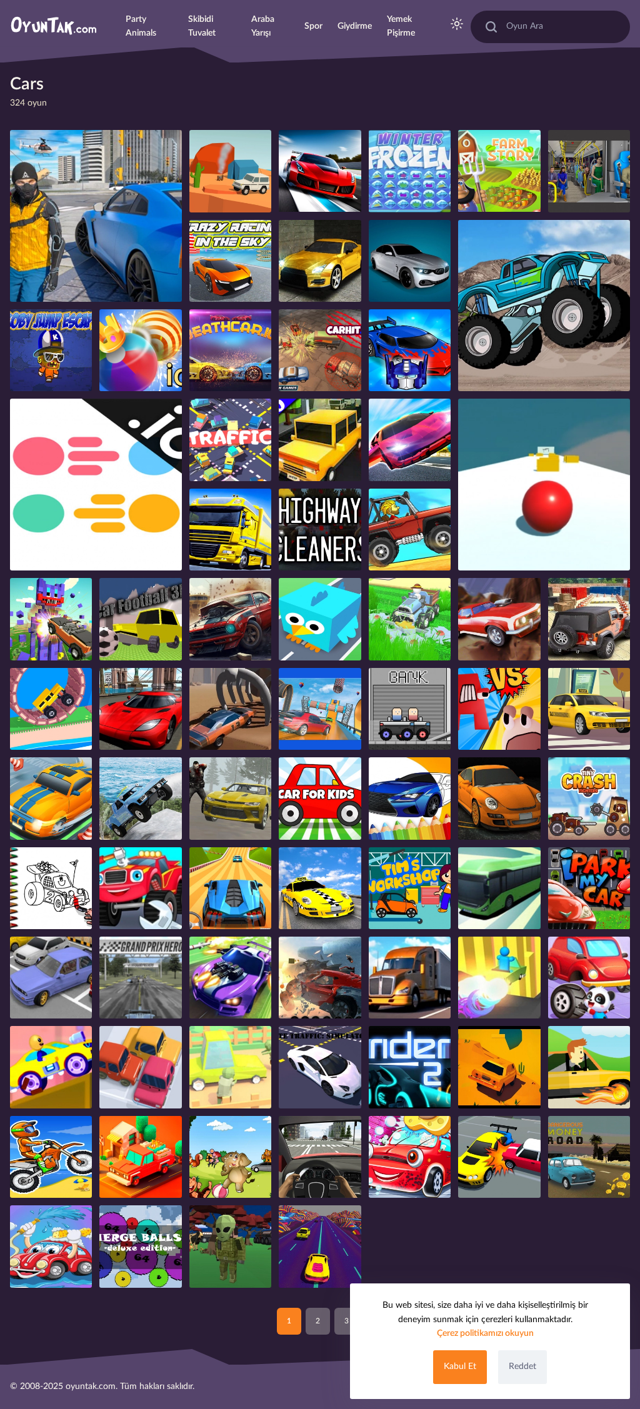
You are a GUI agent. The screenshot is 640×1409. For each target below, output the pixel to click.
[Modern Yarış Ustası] (230, 977)
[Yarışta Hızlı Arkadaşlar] (51, 1067)
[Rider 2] (410, 1067)
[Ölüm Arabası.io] (230, 350)
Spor (313, 26)
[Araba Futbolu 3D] (140, 619)
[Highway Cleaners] (320, 529)
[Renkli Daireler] (96, 484)
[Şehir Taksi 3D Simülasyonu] (320, 888)
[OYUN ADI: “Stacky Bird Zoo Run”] (320, 619)
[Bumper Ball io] (140, 350)
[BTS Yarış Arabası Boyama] (51, 888)
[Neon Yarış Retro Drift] (320, 1246)
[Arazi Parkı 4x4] (140, 798)
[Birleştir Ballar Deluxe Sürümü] (140, 1246)
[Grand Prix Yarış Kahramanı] (140, 977)
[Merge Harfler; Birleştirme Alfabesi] (499, 709)
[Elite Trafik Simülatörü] (320, 1067)
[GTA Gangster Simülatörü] (96, 216)
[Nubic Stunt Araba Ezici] (51, 619)
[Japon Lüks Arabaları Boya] (410, 798)
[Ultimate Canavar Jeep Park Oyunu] (589, 619)
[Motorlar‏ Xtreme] (51, 1157)
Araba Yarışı (262, 26)
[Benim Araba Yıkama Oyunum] (51, 1246)
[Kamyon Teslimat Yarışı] (410, 977)
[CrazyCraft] (230, 1246)
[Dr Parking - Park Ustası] (51, 977)
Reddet (522, 1366)
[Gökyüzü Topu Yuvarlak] (544, 484)
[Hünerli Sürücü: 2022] (230, 709)
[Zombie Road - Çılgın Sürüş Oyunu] (230, 1067)
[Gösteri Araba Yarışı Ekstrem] (410, 261)
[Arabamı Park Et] (589, 888)
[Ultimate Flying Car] (410, 439)
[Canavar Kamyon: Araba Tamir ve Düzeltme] (140, 888)
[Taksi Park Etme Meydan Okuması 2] (589, 709)
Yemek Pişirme (401, 26)
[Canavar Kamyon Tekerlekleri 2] (544, 306)
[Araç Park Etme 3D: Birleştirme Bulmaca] (499, 1157)
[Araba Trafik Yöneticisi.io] (320, 439)
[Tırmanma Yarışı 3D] (410, 529)
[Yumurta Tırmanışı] (410, 709)
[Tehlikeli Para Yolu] (589, 1157)
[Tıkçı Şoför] (589, 1067)
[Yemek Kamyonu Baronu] (140, 1157)
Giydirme (355, 26)
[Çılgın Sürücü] (51, 709)
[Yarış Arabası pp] (320, 1157)
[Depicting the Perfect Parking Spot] (51, 798)
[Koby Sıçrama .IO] (51, 350)
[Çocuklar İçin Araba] (320, 798)
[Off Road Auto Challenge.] (230, 171)
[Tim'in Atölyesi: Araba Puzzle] (410, 888)
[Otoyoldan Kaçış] (499, 1067)
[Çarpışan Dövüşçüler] (589, 798)
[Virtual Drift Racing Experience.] (320, 171)
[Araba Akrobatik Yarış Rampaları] (320, 709)
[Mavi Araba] (410, 350)
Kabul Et (460, 1366)
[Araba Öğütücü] (320, 977)
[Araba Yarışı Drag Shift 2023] (320, 261)
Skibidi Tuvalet (202, 26)
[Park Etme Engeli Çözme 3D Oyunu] (140, 1067)
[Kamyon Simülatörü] (230, 529)
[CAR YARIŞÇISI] (499, 798)
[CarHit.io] (320, 350)
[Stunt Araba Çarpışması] (499, 619)
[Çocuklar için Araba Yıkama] (410, 1157)
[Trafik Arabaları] (230, 439)
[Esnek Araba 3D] (230, 888)
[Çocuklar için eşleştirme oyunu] (230, 1157)
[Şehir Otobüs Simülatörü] (589, 171)
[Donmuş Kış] (410, 171)
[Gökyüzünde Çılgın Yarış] (230, 261)
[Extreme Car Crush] (230, 619)
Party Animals (141, 26)
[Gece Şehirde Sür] (140, 709)
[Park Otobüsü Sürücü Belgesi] (499, 888)
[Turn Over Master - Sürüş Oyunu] (499, 977)
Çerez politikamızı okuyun (485, 1333)
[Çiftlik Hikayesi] (499, 171)
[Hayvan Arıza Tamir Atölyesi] (589, 977)
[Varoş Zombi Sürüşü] (230, 798)
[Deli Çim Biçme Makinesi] (410, 619)
